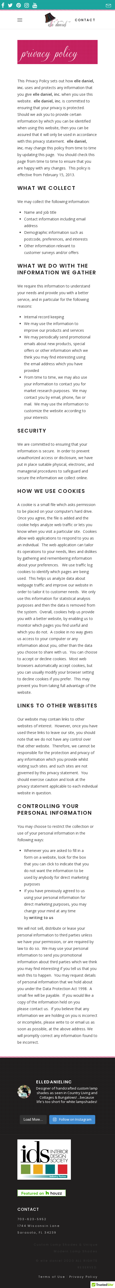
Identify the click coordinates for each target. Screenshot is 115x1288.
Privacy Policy (83, 1277)
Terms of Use (51, 1277)
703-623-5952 (32, 1219)
